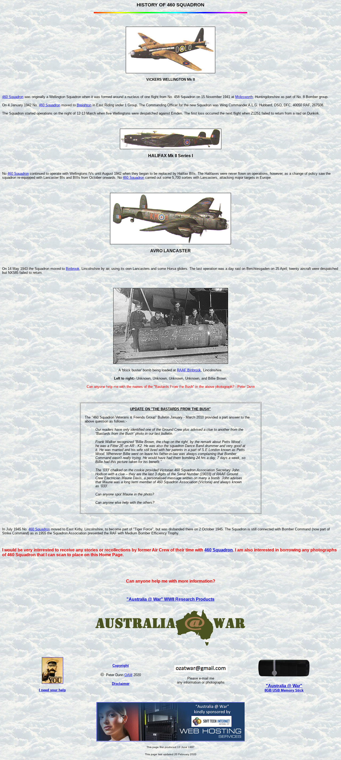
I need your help (52, 690)
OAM (128, 675)
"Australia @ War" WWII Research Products (170, 599)
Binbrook (72, 269)
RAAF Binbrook (189, 370)
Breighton (84, 105)
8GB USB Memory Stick (284, 690)
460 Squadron (12, 97)
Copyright (120, 666)
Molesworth (244, 97)
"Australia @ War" (284, 686)
